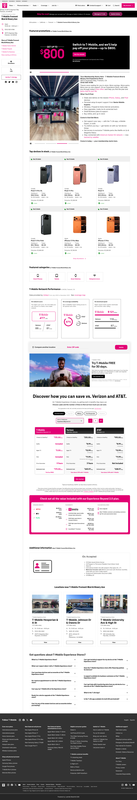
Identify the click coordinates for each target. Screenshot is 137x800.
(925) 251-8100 (74, 631)
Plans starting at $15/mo (8, 55)
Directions (11, 62)
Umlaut (46, 295)
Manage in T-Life (100, 14)
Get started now (98, 376)
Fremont (50, 22)
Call (11, 70)
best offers (100, 89)
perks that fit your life (88, 91)
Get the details (79, 54)
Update (121, 347)
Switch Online (115, 14)
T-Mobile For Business (8, 52)
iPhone (111, 98)
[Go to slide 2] (71, 73)
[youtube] (13, 82)
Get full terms (76, 61)
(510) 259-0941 (39, 631)
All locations (33, 22)
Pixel (126, 98)
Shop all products (79, 259)
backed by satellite (91, 137)
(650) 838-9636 (108, 631)
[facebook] (6, 82)
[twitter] (9, 82)
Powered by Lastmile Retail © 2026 (68, 797)
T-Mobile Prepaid (6, 49)
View (45, 642)
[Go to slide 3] (101, 73)
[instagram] (16, 82)
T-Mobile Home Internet (8, 45)
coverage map (79, 295)
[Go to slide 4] (69, 144)
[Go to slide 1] (40, 73)
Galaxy (117, 98)
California (42, 22)
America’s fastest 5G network (111, 135)
